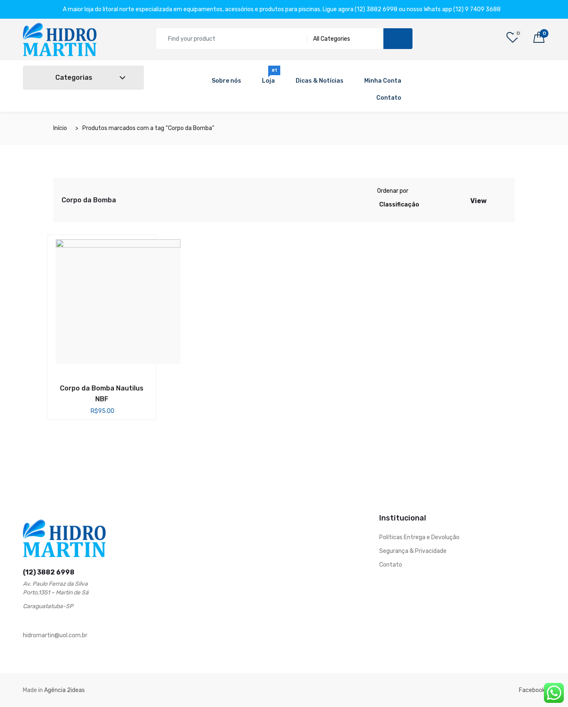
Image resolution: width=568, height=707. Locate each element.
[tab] (493, 200)
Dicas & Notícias (319, 80)
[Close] (512, 9)
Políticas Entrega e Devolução (419, 537)
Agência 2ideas (64, 690)
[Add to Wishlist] (115, 387)
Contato (388, 97)
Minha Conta (382, 80)
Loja (269, 78)
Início (60, 128)
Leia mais (87, 386)
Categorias (73, 77)
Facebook (532, 690)
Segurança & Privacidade (413, 551)
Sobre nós (226, 80)
